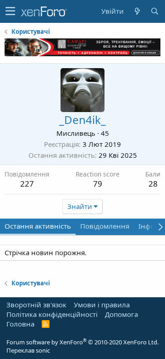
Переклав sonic (28, 350)
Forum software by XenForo (82, 342)
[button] (10, 11)
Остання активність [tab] (38, 225)
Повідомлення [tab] (104, 225)
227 (27, 183)
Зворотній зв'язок (36, 304)
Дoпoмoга (121, 314)
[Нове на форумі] (137, 11)
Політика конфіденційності (52, 314)
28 (153, 183)
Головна (20, 323)
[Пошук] (154, 11)
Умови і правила (102, 304)
